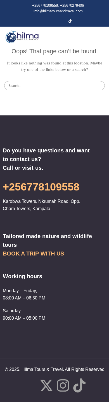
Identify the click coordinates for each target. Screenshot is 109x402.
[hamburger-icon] (95, 36)
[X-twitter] (46, 386)
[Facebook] (41, 21)
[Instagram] (60, 21)
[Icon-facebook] (30, 385)
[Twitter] (51, 21)
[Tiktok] (79, 386)
